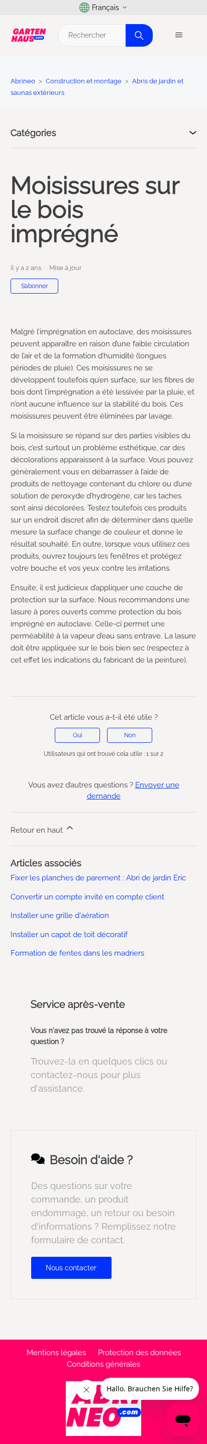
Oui (77, 735)
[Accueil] (29, 35)
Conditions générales (103, 1364)
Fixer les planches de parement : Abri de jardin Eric (98, 877)
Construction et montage (84, 81)
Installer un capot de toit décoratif (69, 934)
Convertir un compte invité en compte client (87, 896)
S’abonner (34, 286)
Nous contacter (71, 1268)
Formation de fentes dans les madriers (77, 953)
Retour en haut (38, 830)
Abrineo (23, 81)
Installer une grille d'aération (60, 915)
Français (105, 8)
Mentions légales (56, 1352)
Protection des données (139, 1352)
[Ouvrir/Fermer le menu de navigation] (178, 35)
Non (130, 735)
